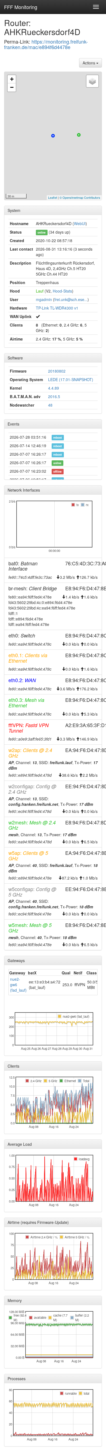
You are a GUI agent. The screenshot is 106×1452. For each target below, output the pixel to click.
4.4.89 (53, 388)
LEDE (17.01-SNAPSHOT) (70, 379)
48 (50, 405)
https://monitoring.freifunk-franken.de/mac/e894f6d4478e (46, 44)
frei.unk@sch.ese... (71, 299)
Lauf (39, 291)
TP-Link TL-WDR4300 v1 (57, 308)
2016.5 (54, 396)
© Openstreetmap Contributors (80, 197)
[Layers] (92, 81)
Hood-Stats (62, 291)
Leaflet (52, 197)
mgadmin (44, 299)
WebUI (80, 223)
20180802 (57, 371)
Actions (89, 63)
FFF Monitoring (20, 6)
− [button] (12, 87)
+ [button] (12, 79)
